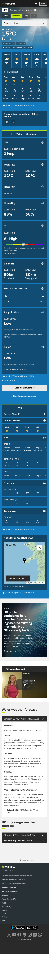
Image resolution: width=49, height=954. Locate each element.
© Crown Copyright (24, 939)
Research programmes (10, 891)
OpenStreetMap (40, 583)
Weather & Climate (9, 888)
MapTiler (30, 583)
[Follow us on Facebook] (19, 934)
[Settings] (36, 4)
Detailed (16, 15)
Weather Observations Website (13, 879)
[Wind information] (44, 438)
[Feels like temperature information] (42, 164)
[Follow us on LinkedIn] (35, 934)
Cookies (5, 910)
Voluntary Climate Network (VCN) (14, 884)
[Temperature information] (44, 483)
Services (5, 895)
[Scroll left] (38, 72)
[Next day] (12, 134)
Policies (4, 903)
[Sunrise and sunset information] (42, 288)
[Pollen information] (42, 347)
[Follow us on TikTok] (24, 934)
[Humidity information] (42, 203)
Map (26, 15)
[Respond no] (13, 121)
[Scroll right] (44, 72)
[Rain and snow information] (44, 511)
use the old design (34, 10)
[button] (24, 561)
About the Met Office (9, 899)
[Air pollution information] (42, 312)
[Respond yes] (7, 121)
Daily (6, 15)
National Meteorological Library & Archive (17, 875)
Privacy (4, 917)
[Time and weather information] (44, 420)
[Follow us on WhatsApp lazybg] (40, 934)
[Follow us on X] (9, 934)
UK (34, 15)
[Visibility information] (42, 263)
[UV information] (42, 225)
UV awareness (10, 253)
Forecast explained (10, 380)
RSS (3, 920)
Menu (43, 3)
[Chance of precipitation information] (42, 186)
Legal (4, 913)
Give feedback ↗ (16, 10)
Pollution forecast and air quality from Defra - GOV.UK (23, 335)
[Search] (43, 23)
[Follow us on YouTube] (14, 934)
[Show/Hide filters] (44, 414)
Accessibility (6, 907)
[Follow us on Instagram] (30, 934)
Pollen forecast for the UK (15, 369)
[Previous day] (6, 134)
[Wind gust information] (42, 142)
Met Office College (8, 871)
